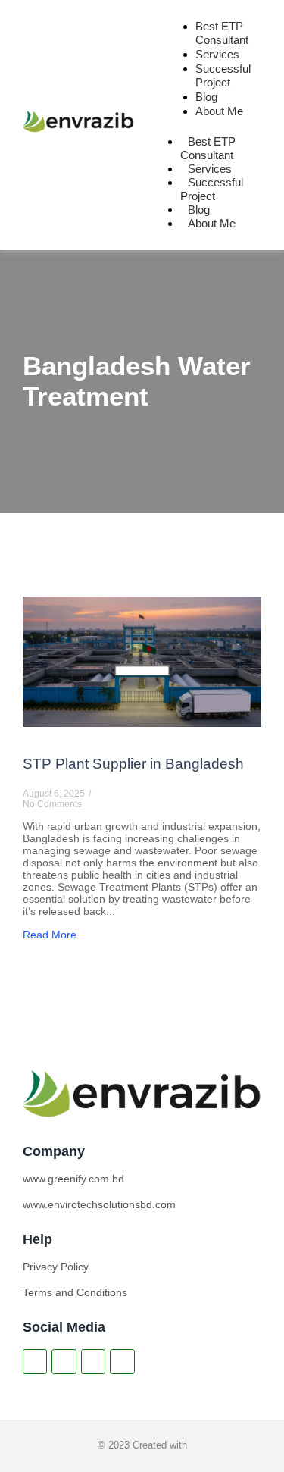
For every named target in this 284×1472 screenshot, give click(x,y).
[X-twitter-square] (93, 1361)
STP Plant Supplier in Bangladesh (133, 764)
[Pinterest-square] (122, 1361)
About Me (219, 111)
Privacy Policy (56, 1267)
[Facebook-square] (35, 1361)
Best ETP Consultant (221, 33)
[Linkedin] (63, 1361)
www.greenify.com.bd (73, 1179)
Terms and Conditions (75, 1292)
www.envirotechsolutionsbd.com (99, 1204)
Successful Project (223, 75)
